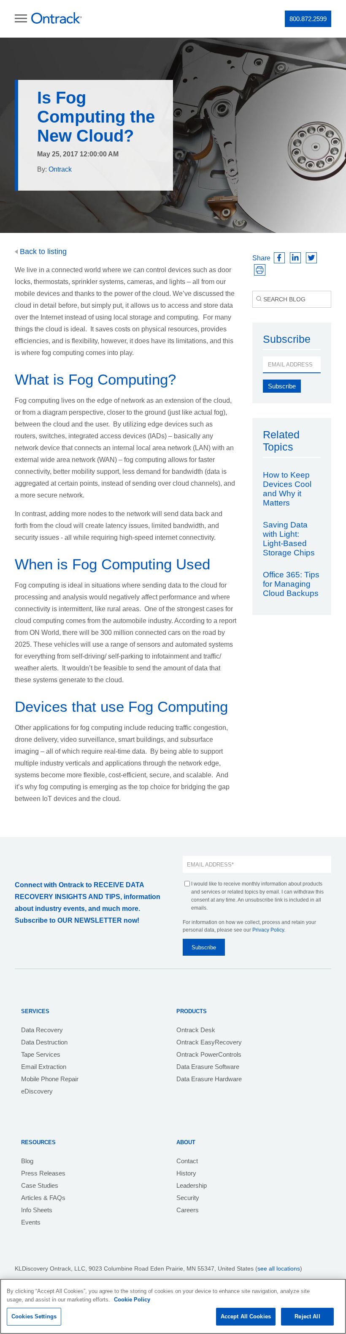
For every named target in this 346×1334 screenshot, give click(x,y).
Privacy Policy (268, 930)
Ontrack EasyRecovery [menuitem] (209, 1042)
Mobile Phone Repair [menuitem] (49, 1079)
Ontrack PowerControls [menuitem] (208, 1054)
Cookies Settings (34, 1316)
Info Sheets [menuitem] (36, 1210)
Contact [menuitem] (187, 1161)
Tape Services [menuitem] (40, 1054)
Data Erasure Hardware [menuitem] (209, 1079)
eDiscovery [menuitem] (37, 1091)
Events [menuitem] (31, 1222)
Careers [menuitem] (187, 1210)
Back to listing (42, 251)
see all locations (278, 1268)
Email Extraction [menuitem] (43, 1066)
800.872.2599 (308, 18)
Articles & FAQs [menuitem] (43, 1197)
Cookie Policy (132, 1299)
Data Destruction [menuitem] (44, 1042)
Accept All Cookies (246, 1316)
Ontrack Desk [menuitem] (195, 1029)
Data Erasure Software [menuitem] (207, 1066)
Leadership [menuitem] (191, 1185)
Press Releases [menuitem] (43, 1173)
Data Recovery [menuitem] (42, 1029)
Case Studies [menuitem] (39, 1185)
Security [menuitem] (187, 1197)
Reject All (307, 1316)
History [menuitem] (186, 1173)
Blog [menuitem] (27, 1161)
